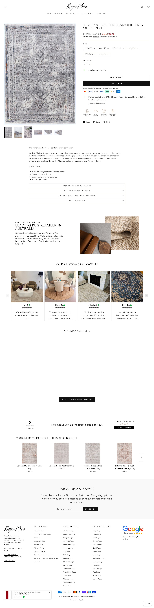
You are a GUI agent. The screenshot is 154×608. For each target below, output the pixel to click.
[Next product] (141, 457)
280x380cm (90, 54)
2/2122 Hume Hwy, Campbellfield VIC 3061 (12, 555)
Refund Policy (39, 545)
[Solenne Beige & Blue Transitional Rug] (92, 453)
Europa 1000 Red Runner (22, 594)
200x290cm (118, 48)
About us (37, 538)
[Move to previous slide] (7, 295)
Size (85, 44)
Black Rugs (97, 534)
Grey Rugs (97, 555)
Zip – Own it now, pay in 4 (43, 555)
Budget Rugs (68, 538)
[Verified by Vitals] (24, 597)
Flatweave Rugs (69, 545)
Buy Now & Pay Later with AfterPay (76, 196)
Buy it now (116, 83)
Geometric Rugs (69, 548)
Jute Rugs (67, 551)
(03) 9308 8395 (9, 560)
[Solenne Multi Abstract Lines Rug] (29, 453)
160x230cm (104, 48)
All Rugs (71, 14)
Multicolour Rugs (99, 558)
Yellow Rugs (97, 579)
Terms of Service (40, 551)
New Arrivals (55, 14)
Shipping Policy (39, 541)
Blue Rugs (96, 538)
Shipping (96, 37)
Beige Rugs (97, 531)
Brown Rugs (97, 541)
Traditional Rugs (69, 569)
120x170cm (90, 48)
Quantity (87, 60)
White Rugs (97, 575)
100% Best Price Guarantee (77, 186)
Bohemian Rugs (69, 534)
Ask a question (77, 201)
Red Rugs (96, 572)
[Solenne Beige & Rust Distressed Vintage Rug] (124, 453)
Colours (87, 14)
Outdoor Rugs (68, 562)
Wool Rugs (67, 586)
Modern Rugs (68, 558)
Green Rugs (97, 551)
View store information (96, 103)
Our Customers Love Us (42, 534)
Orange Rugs (98, 562)
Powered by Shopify (76, 600)
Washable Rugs (69, 582)
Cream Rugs (97, 545)
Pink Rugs (96, 565)
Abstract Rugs (68, 531)
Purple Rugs (97, 569)
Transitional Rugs (69, 572)
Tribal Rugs (67, 575)
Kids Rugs (67, 555)
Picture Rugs (67, 565)
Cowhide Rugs (68, 541)
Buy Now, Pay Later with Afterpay (46, 558)
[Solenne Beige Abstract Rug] (61, 453)
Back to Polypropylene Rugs (78, 399)
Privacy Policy (39, 548)
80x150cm (104, 54)
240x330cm (132, 48)
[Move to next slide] (146, 295)
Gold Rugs (97, 548)
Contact (102, 14)
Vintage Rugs (68, 579)
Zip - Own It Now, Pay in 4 (77, 191)
